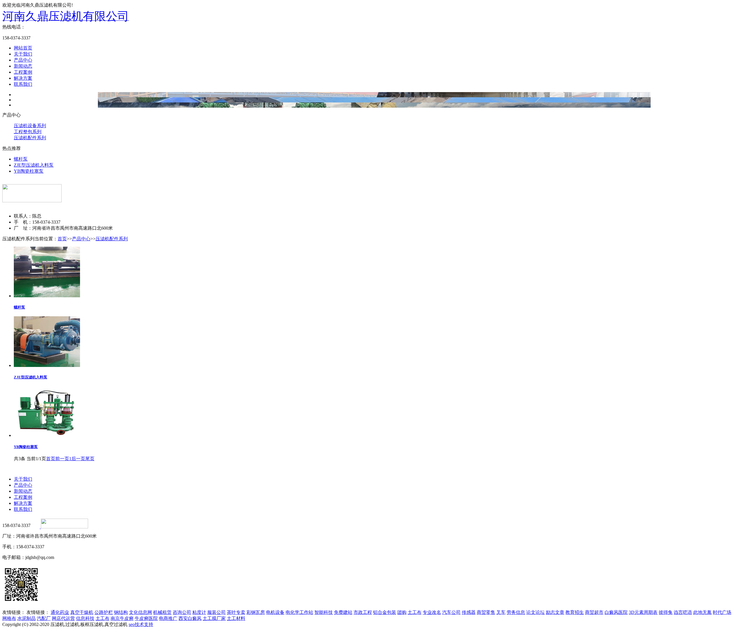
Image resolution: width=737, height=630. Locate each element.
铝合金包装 (384, 612)
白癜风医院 (616, 612)
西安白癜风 (190, 618)
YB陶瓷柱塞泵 (28, 171)
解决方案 (23, 78)
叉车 (501, 612)
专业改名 (432, 612)
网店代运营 (63, 618)
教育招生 (574, 612)
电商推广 (168, 618)
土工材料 (236, 618)
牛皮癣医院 (146, 618)
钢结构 (121, 612)
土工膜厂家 (214, 618)
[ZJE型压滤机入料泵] (47, 365)
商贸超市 (594, 612)
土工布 (414, 612)
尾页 (89, 458)
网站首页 (23, 47)
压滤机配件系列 (30, 137)
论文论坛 (535, 612)
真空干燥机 (81, 612)
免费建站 (343, 612)
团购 (402, 612)
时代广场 (722, 612)
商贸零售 (486, 612)
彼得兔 (666, 612)
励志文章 (555, 612)
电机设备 (275, 612)
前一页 (62, 458)
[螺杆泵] (47, 295)
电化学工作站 (299, 612)
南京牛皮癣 (122, 618)
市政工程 (363, 612)
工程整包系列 (27, 131)
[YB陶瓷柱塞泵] (47, 435)
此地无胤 (702, 612)
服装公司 (216, 612)
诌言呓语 (683, 612)
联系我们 (23, 84)
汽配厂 (44, 618)
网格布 (9, 618)
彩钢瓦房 (255, 612)
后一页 (78, 458)
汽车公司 (451, 612)
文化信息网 (140, 612)
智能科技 (323, 612)
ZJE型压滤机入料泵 (34, 165)
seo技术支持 (141, 624)
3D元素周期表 (643, 612)
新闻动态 (23, 66)
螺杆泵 (21, 159)
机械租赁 (162, 612)
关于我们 (23, 54)
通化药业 (60, 612)
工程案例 (23, 72)
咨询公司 (182, 612)
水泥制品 (26, 618)
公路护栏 (103, 612)
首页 (62, 238)
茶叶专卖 (236, 612)
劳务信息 (516, 612)
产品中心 (23, 60)
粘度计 (199, 612)
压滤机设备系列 (30, 125)
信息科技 (85, 618)
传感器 (469, 612)
